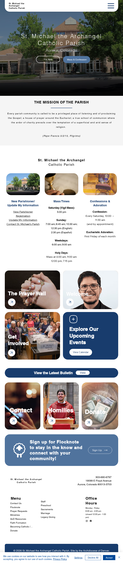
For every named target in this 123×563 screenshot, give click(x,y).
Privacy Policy (60, 559)
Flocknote (15, 507)
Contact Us (15, 503)
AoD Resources (18, 519)
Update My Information (23, 219)
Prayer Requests (18, 511)
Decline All (93, 557)
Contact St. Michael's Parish (23, 224)
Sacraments (47, 509)
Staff (43, 501)
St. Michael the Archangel (16, 4)
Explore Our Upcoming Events (83, 335)
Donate (14, 530)
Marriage (45, 513)
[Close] (119, 557)
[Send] (12, 302)
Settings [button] (78, 557)
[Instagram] (87, 521)
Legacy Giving (48, 517)
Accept (109, 557)
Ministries (15, 515)
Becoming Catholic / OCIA (21, 526)
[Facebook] (91, 521)
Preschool (46, 505)
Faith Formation (18, 522)
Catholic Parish (17, 8)
